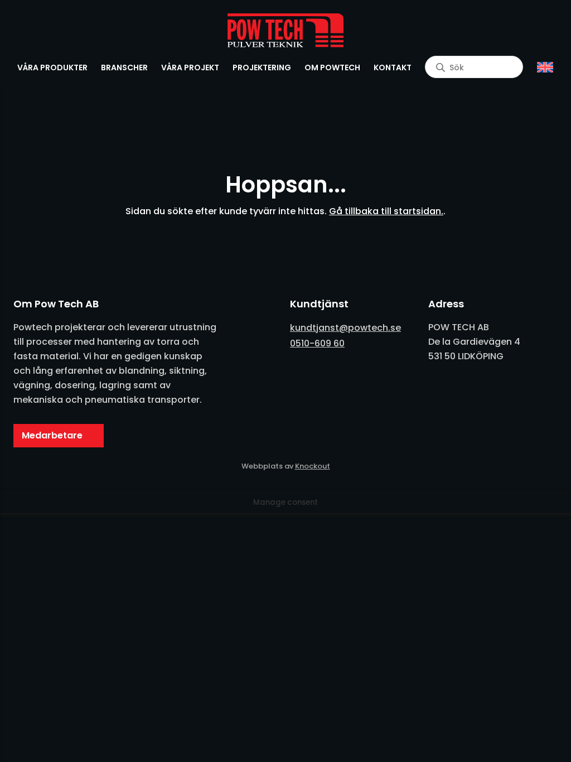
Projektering (262, 67)
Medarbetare (52, 435)
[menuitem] (545, 67)
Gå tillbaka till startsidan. (386, 211)
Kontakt (393, 67)
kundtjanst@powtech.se (345, 327)
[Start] (285, 30)
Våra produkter (52, 67)
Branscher (124, 67)
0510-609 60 (317, 343)
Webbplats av (285, 466)
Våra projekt (190, 67)
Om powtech (332, 67)
